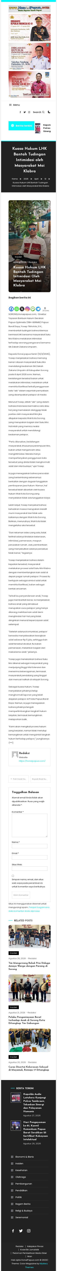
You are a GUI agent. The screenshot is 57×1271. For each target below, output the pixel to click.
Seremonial (22, 1217)
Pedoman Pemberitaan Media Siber (30, 1253)
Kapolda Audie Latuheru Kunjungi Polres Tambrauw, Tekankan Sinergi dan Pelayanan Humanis (34, 1103)
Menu (16, 105)
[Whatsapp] (16, 305)
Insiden (18, 257)
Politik (19, 1197)
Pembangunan (24, 1183)
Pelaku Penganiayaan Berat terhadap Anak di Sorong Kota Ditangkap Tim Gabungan (27, 1020)
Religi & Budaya (24, 1210)
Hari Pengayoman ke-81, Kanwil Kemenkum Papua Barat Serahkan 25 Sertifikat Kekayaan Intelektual (35, 1131)
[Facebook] (11, 305)
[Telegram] (38, 305)
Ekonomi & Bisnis (25, 1156)
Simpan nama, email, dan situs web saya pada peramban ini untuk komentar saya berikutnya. (28, 883)
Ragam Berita (23, 1204)
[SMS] (32, 305)
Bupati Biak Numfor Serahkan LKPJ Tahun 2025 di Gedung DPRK (41, 779)
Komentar (18, 811)
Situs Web (17, 864)
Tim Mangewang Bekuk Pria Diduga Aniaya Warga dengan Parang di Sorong (29, 966)
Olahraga (21, 1177)
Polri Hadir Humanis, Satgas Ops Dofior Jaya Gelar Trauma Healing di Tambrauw (21, 779)
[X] (22, 305)
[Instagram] (27, 305)
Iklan (29, 1256)
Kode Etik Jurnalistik (29, 1250)
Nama (16, 842)
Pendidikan (21, 1190)
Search (37, 112)
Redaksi (33, 262)
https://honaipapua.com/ (32, 760)
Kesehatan (21, 1170)
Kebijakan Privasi (35, 1246)
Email (15, 853)
